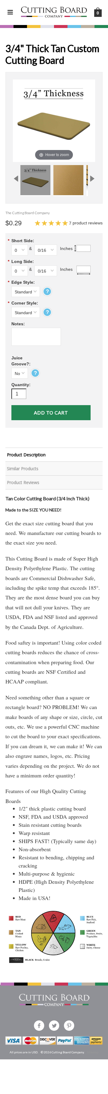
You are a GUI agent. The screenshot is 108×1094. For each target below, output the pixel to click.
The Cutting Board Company (27, 213)
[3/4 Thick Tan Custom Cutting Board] (35, 180)
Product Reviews (23, 482)
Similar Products (22, 468)
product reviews (86, 222)
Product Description (26, 455)
